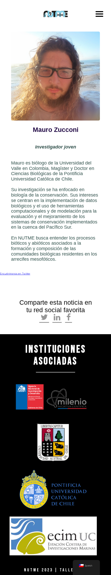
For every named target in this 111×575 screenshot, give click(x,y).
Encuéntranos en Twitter (15, 273)
